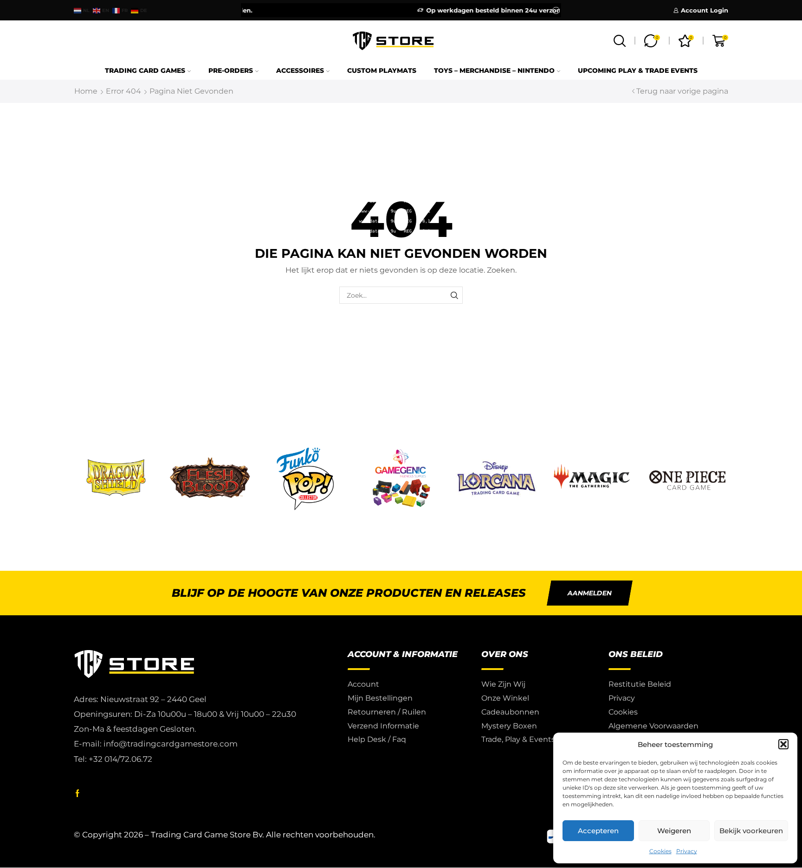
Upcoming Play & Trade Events (638, 70)
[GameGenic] (401, 479)
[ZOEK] (454, 295)
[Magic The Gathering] (592, 479)
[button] (783, 744)
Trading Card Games (145, 70)
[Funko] (305, 479)
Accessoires (300, 70)
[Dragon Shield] (114, 479)
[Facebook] (77, 793)
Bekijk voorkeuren (751, 830)
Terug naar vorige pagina (682, 91)
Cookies (660, 851)
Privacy (686, 851)
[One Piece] (687, 479)
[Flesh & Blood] (210, 479)
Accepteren (598, 830)
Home (85, 91)
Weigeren (674, 830)
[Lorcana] (496, 479)
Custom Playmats (381, 70)
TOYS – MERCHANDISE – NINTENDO (494, 70)
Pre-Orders (230, 70)
